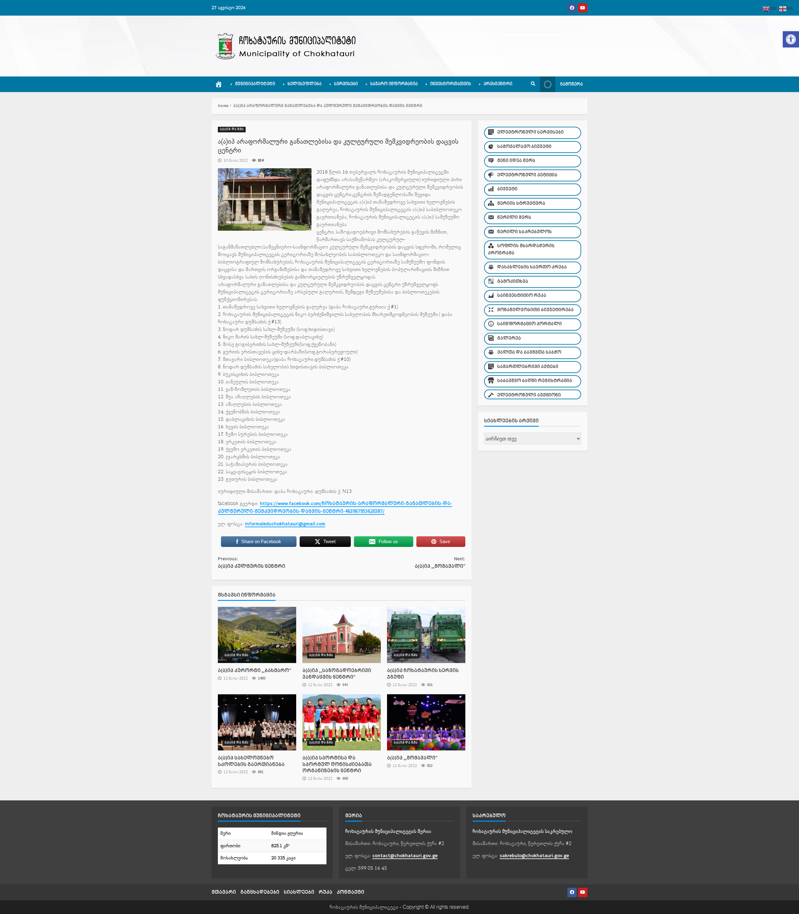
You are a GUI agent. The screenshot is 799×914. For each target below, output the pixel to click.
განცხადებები (259, 892)
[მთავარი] (219, 84)
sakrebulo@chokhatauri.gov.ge (534, 855)
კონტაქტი (350, 892)
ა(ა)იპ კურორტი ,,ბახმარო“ (257, 635)
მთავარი (224, 892)
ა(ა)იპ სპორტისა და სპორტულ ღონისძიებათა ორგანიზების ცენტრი (341, 722)
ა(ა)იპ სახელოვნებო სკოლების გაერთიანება (257, 722)
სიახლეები (299, 892)
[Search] (533, 84)
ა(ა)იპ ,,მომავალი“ (440, 562)
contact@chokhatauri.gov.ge (405, 855)
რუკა (325, 892)
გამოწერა (571, 84)
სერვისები (346, 84)
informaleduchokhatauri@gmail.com (285, 524)
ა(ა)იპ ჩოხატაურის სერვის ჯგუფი (426, 635)
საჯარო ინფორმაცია (394, 84)
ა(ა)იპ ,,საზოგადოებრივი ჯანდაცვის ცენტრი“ (341, 635)
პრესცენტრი (497, 84)
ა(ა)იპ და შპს (232, 129)
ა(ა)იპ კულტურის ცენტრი (251, 562)
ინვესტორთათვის (450, 84)
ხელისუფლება (304, 84)
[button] (791, 39)
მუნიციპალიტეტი (255, 84)
